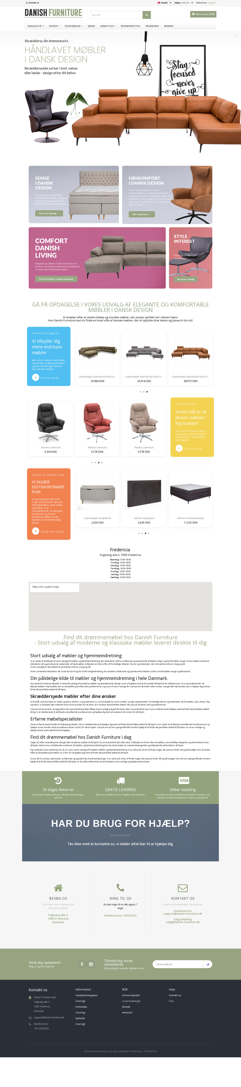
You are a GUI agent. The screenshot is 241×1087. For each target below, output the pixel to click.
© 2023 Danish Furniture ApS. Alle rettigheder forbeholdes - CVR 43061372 (120, 1051)
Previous (80, 358)
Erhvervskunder (131, 995)
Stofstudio (81, 1006)
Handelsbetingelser (86, 995)
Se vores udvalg (49, 377)
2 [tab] (144, 391)
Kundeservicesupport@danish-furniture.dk (182, 912)
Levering (80, 1012)
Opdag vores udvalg (51, 531)
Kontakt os (34, 2)
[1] (207, 964)
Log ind (211, 2)
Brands (126, 1006)
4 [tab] (102, 462)
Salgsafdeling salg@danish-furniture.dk (183, 920)
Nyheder (80, 1018)
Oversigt (80, 1001)
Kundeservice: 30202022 (120, 915)
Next (207, 358)
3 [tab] (147, 391)
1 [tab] (140, 391)
